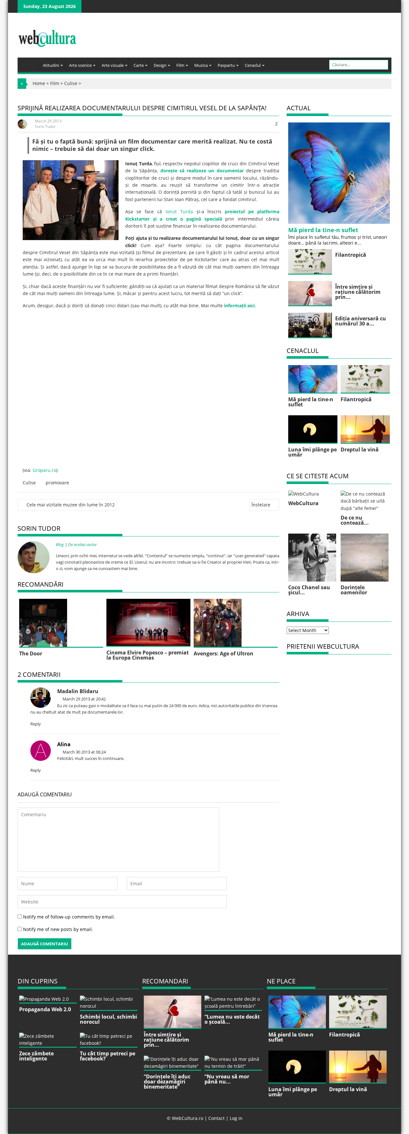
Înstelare (260, 505)
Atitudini (51, 65)
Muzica (201, 65)
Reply (35, 724)
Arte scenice (80, 65)
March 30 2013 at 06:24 (84, 752)
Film (180, 65)
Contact (216, 1118)
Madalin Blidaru (77, 691)
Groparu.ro (44, 470)
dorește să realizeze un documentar (202, 171)
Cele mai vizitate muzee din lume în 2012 (71, 505)
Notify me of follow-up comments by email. (69, 917)
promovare (57, 483)
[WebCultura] (29, 62)
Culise (70, 83)
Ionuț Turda (179, 211)
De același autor (82, 544)
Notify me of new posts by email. (58, 929)
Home (39, 83)
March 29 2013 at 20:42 (84, 699)
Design (160, 65)
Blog (60, 544)
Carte (139, 65)
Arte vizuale (113, 65)
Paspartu (226, 65)
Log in (236, 1118)
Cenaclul (253, 65)
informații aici (239, 305)
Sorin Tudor (45, 126)
